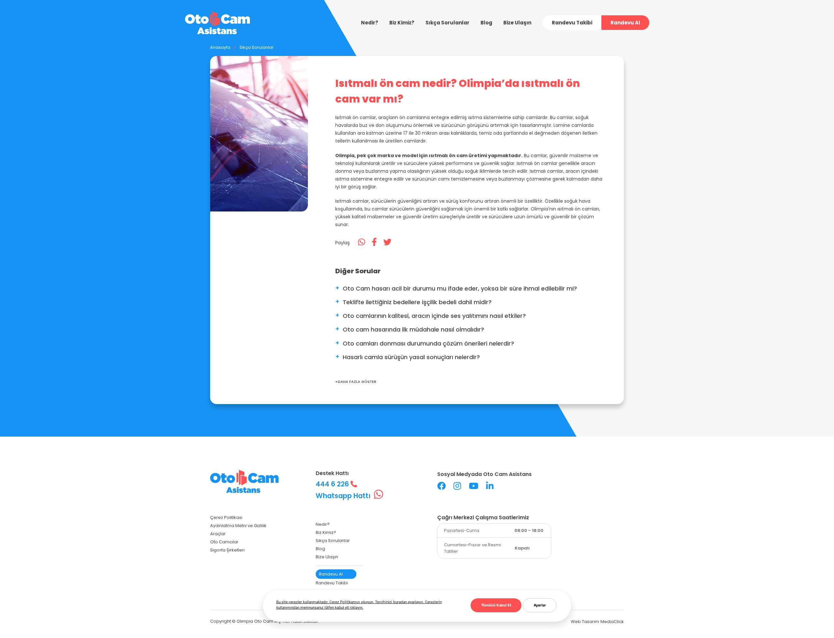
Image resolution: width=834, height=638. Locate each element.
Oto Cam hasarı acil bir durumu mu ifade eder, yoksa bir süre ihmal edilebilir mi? (460, 288)
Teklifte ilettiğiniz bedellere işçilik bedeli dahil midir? (417, 302)
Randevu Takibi (572, 22)
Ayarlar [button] (540, 605)
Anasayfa (220, 47)
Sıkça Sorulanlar (256, 47)
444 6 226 (333, 484)
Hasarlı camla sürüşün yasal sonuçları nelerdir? (411, 357)
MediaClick (612, 621)
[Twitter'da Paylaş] (387, 242)
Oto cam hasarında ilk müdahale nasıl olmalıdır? (413, 329)
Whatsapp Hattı (344, 495)
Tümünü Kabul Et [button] (496, 605)
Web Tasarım (585, 621)
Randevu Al (625, 22)
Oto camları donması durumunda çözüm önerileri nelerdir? (428, 343)
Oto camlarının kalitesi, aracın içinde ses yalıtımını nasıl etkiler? (434, 316)
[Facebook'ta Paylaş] (374, 242)
